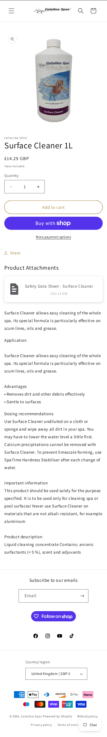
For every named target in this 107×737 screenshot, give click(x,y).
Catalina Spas (31, 716)
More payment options (53, 237)
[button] (11, 11)
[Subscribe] (82, 596)
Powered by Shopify (57, 716)
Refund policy (87, 716)
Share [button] (15, 252)
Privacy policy (41, 725)
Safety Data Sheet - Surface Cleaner (59, 286)
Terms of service (69, 725)
